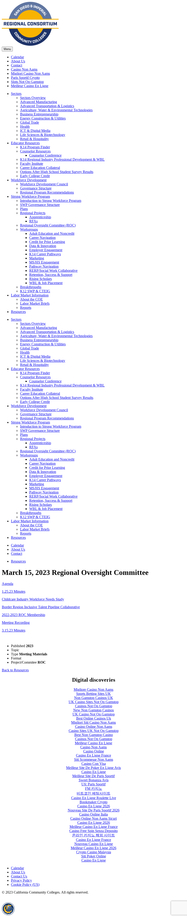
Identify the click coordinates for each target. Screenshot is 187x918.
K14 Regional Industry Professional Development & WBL (62, 159)
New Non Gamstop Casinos (93, 710)
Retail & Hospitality (34, 139)
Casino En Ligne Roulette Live (93, 798)
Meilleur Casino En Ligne (93, 743)
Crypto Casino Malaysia (93, 852)
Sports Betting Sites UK (93, 694)
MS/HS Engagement (44, 262)
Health (25, 126)
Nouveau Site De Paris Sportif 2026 (93, 810)
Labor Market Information (30, 295)
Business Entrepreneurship (39, 114)
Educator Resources (25, 143)
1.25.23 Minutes (13, 591)
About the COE (31, 299)
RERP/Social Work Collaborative (53, 270)
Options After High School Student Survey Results (56, 172)
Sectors (16, 94)
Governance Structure (36, 188)
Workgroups (29, 229)
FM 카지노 (93, 788)
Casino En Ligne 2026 (93, 806)
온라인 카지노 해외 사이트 (93, 835)
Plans (24, 209)
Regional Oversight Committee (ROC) (48, 225)
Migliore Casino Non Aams (93, 689)
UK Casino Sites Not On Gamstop (94, 702)
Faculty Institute (31, 163)
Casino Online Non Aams (93, 727)
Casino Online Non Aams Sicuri (93, 818)
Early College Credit (35, 176)
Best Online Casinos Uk (93, 718)
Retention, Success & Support (50, 275)
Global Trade (29, 122)
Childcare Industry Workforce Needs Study (33, 599)
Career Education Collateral (40, 168)
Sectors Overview (33, 98)
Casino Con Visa (93, 764)
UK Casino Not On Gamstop (94, 714)
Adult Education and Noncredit (51, 233)
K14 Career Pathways (45, 254)
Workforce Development (29, 180)
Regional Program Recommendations (47, 192)
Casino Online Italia (93, 814)
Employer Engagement (45, 250)
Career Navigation (42, 238)
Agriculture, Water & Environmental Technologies (56, 110)
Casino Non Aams (93, 747)
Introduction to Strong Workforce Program (50, 201)
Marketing (36, 258)
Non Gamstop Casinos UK (93, 698)
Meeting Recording (16, 622)
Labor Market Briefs (34, 303)
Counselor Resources (35, 151)
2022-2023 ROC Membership (23, 615)
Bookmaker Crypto (93, 802)
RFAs (33, 221)
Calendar (17, 868)
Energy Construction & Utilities (43, 118)
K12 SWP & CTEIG (35, 291)
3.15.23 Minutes (13, 630)
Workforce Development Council (44, 184)
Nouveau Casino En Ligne (93, 844)
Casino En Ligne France (93, 755)
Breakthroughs (30, 287)
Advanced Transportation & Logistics (47, 106)
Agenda (7, 584)
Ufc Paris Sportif (93, 784)
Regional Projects (32, 213)
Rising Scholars (40, 279)
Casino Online (93, 751)
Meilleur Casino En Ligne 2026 (93, 848)
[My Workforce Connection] (30, 44)
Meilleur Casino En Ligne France (94, 827)
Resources (18, 312)
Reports (25, 308)
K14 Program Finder (35, 147)
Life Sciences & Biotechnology (42, 135)
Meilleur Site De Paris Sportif (93, 776)
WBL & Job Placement (45, 283)
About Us (18, 872)
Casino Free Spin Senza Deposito (93, 831)
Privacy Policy (21, 880)
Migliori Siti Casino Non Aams (93, 722)
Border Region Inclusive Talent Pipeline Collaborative (41, 607)
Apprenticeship (40, 217)
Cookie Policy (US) (25, 884)
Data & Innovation (42, 246)
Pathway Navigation (44, 266)
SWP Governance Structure (40, 205)
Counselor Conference (45, 155)
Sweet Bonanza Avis (94, 780)
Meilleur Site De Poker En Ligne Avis (93, 768)
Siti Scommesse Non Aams (93, 759)
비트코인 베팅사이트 (93, 793)
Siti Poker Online (93, 856)
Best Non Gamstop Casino (93, 735)
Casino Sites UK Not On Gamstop (94, 731)
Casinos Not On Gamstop (93, 706)
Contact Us (19, 876)
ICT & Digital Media (35, 131)
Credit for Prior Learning (47, 242)
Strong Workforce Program (30, 196)
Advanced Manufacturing (38, 102)
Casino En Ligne (93, 772)
